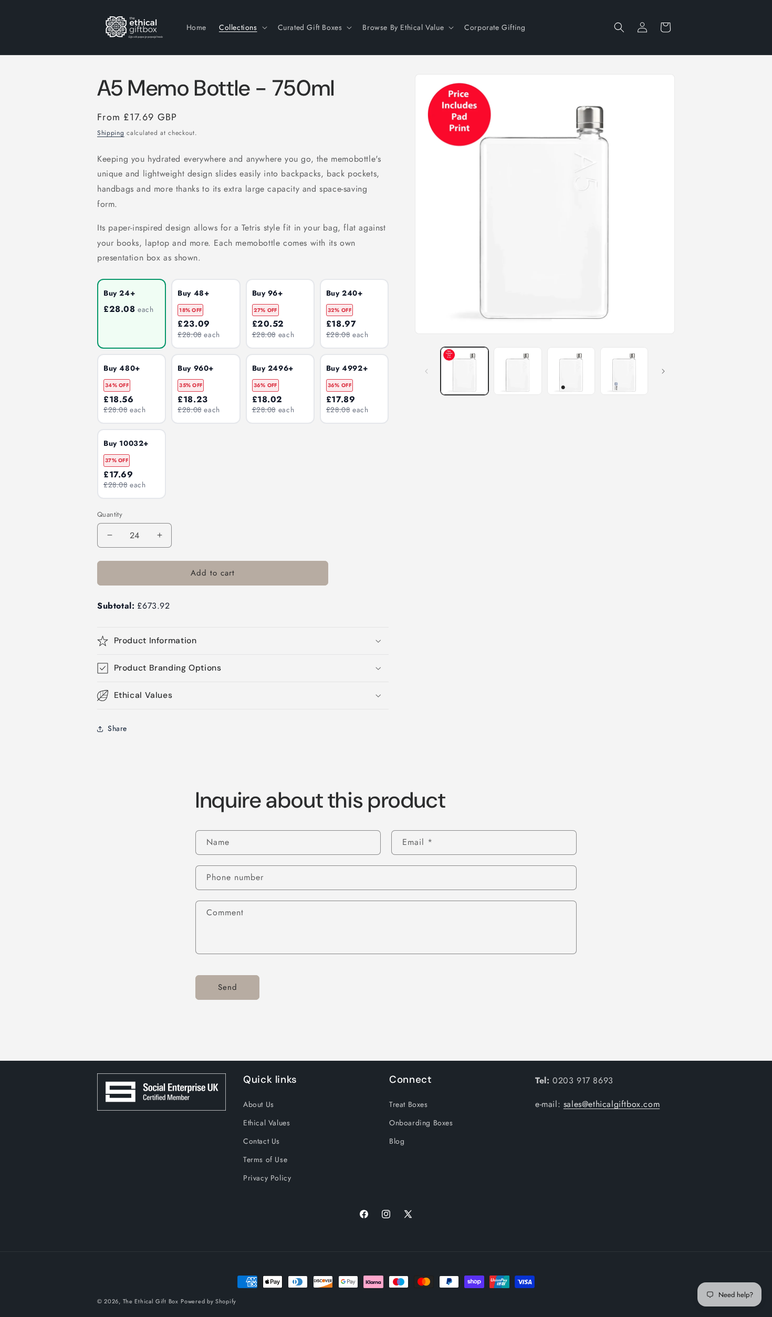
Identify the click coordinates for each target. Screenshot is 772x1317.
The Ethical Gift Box (151, 1301)
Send (227, 987)
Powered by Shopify (208, 1301)
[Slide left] (426, 371)
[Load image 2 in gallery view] (517, 371)
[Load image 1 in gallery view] (464, 371)
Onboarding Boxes (421, 1122)
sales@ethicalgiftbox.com (612, 1104)
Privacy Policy (267, 1178)
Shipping (110, 133)
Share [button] (117, 728)
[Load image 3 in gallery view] (571, 371)
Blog (396, 1140)
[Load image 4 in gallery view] (624, 371)
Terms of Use (265, 1159)
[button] (242, 27)
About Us (258, 1104)
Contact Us (261, 1140)
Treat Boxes (408, 1104)
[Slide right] (663, 371)
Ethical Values (266, 1122)
